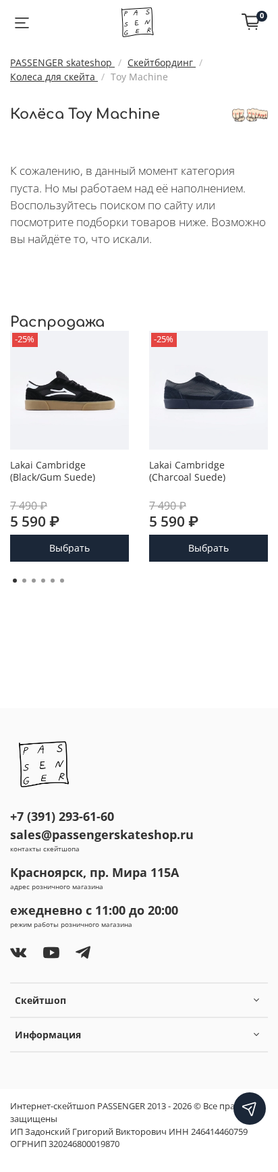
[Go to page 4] (43, 581)
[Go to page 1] (15, 581)
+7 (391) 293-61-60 (62, 816)
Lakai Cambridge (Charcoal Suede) (187, 470)
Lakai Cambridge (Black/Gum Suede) (52, 470)
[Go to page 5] (53, 581)
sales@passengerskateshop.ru (102, 834)
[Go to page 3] (34, 581)
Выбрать (69, 548)
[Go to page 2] (24, 581)
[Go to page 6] (62, 581)
